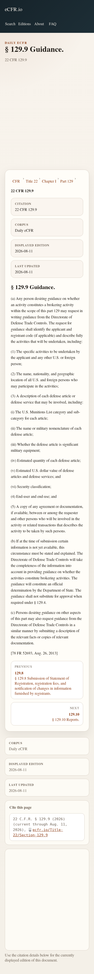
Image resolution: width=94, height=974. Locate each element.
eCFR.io (13, 9)
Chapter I (49, 181)
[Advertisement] (47, 120)
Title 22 (32, 181)
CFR (16, 181)
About (39, 23)
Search (10, 23)
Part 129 (66, 181)
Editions (24, 23)
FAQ (52, 23)
